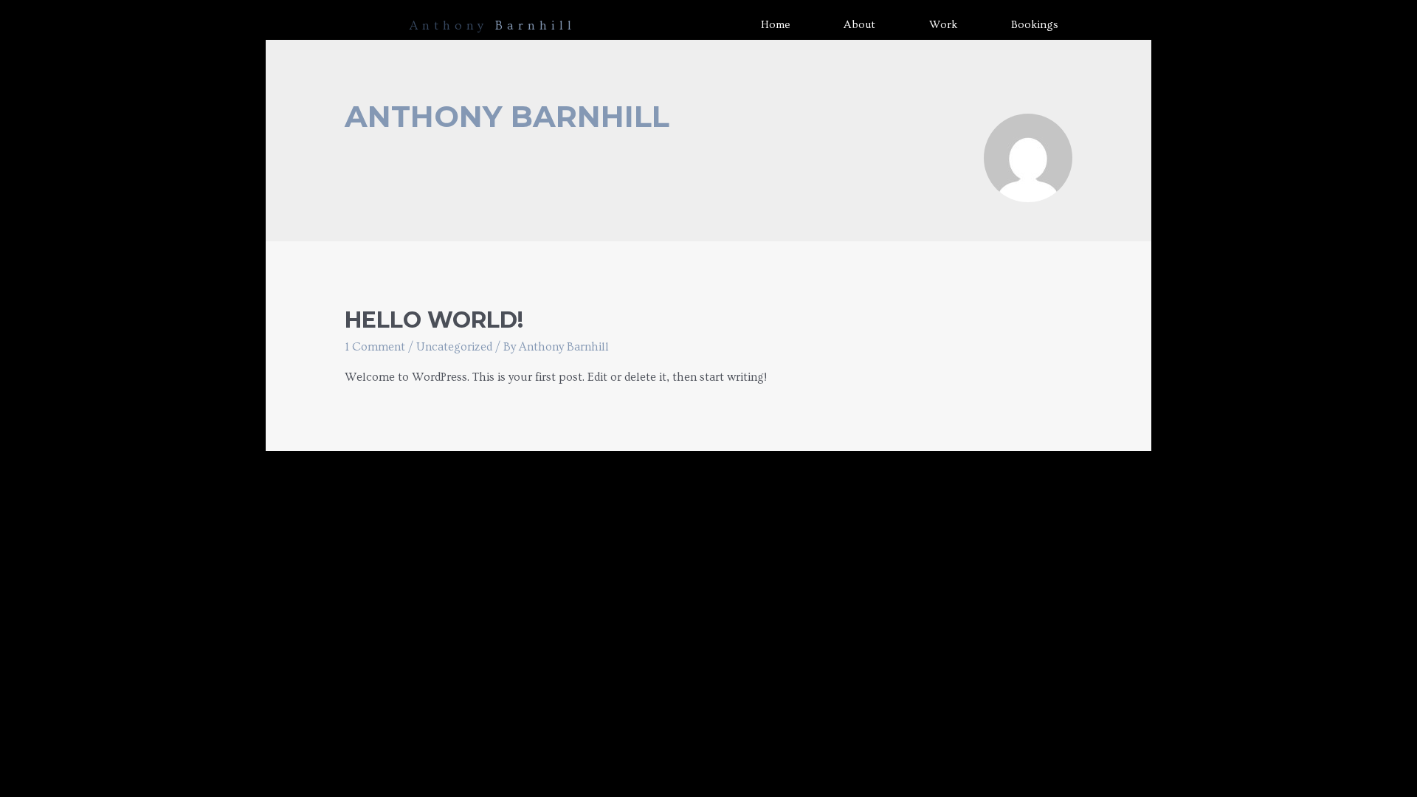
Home (775, 24)
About (859, 24)
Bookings (1034, 24)
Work (943, 24)
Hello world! (434, 320)
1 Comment (375, 346)
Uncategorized (454, 346)
